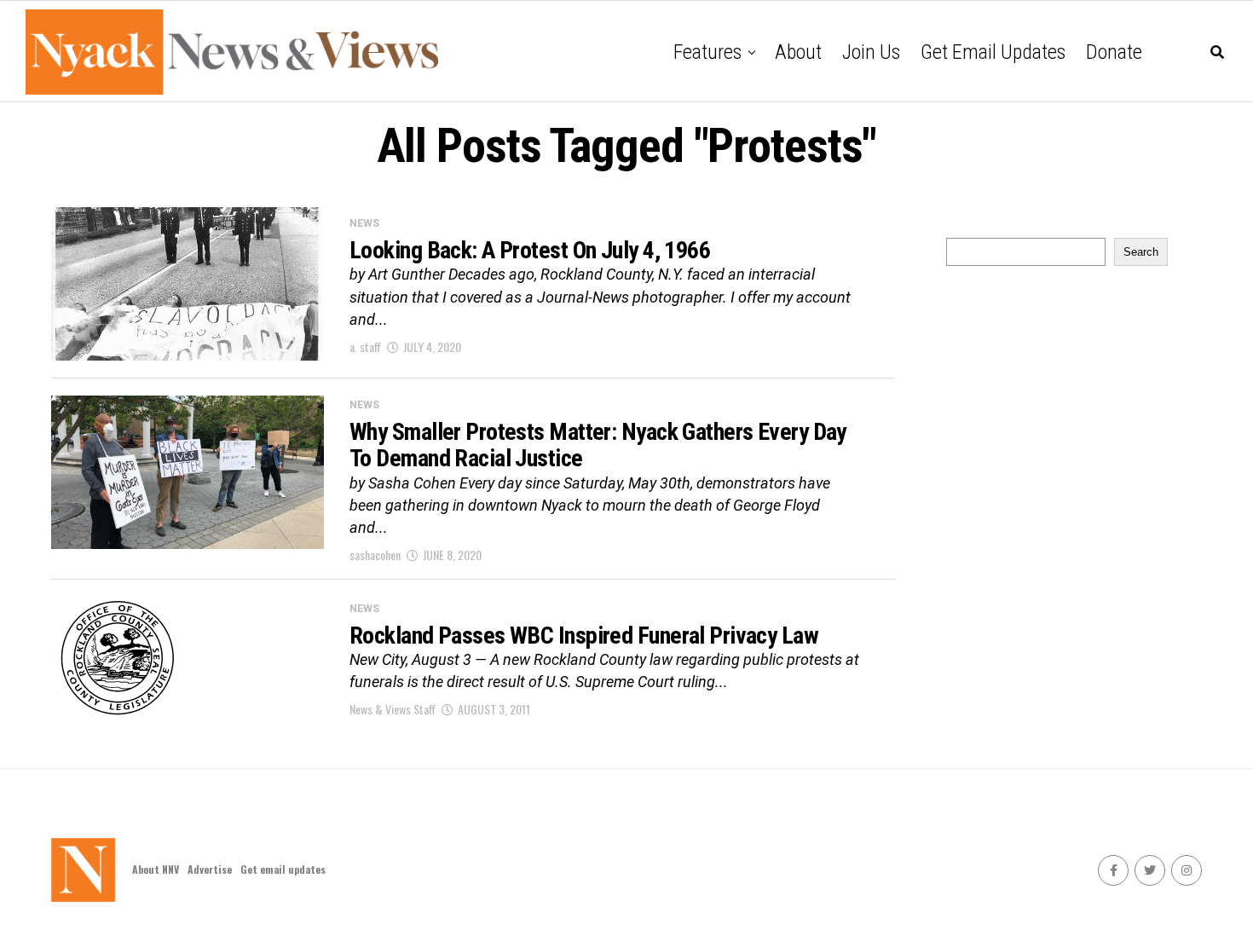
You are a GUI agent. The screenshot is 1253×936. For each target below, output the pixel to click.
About (798, 52)
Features (707, 52)
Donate (1114, 52)
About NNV (155, 869)
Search (1140, 252)
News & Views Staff (392, 709)
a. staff (365, 346)
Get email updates (993, 52)
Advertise (210, 869)
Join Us (871, 52)
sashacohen (375, 554)
